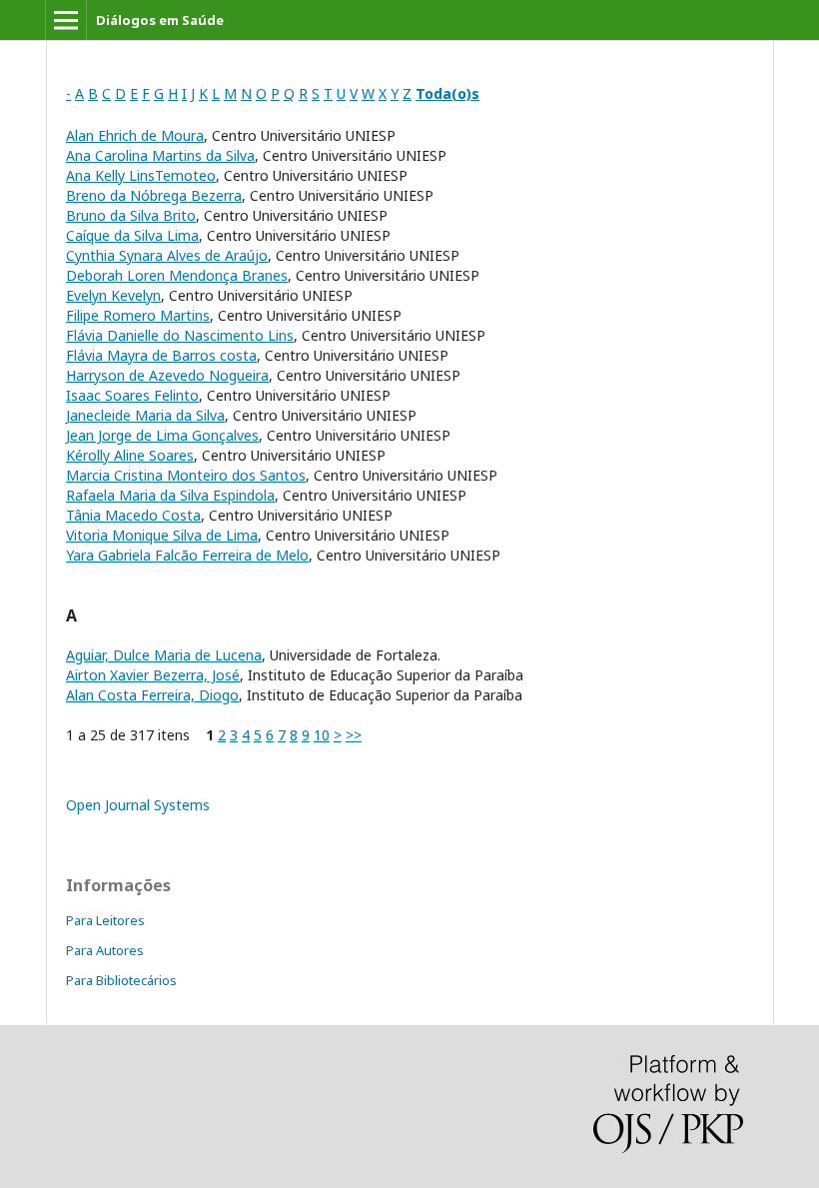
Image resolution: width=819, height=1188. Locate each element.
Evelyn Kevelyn (113, 295)
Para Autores (105, 950)
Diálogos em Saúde (160, 20)
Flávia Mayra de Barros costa (161, 355)
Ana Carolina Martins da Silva (160, 155)
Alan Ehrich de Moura (135, 135)
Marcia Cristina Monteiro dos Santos (186, 475)
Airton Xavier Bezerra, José (153, 674)
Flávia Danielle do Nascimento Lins (180, 335)
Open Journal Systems (138, 804)
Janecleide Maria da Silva (145, 415)
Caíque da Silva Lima (132, 235)
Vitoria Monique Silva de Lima (162, 535)
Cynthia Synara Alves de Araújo (167, 255)
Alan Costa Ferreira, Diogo (152, 694)
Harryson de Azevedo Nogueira (167, 375)
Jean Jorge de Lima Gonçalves (162, 435)
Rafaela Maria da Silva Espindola (170, 495)
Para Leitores (105, 920)
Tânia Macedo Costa (133, 515)
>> (354, 734)
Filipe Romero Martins (138, 315)
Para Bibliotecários (121, 980)
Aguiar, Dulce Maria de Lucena (164, 654)
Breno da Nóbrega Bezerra (154, 195)
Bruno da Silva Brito (131, 215)
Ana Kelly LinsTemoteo (141, 175)
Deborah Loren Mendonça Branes (177, 275)
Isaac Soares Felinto (132, 395)
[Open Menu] (66, 20)
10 (322, 734)
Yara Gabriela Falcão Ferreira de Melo (187, 555)
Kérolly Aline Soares (130, 455)
